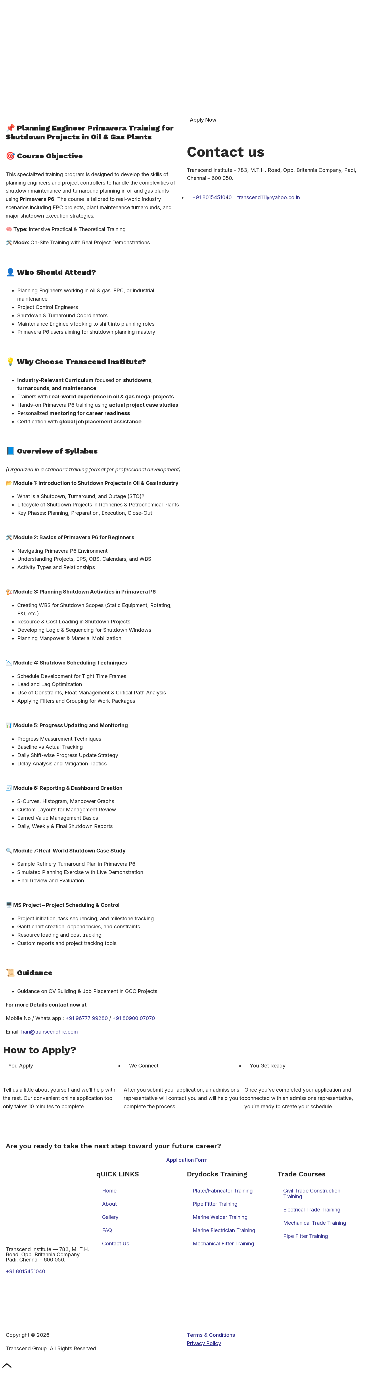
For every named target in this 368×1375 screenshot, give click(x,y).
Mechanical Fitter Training (223, 1243)
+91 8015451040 (25, 1271)
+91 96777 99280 (87, 1018)
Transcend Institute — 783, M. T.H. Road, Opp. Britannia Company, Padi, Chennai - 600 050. (47, 1254)
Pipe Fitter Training (215, 1204)
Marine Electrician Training (224, 1230)
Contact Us (115, 1243)
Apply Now (203, 120)
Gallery (110, 1217)
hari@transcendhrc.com (49, 1032)
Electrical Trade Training (311, 1210)
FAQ (107, 1230)
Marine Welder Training (220, 1217)
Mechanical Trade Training (314, 1223)
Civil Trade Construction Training (311, 1193)
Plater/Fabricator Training (223, 1191)
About (109, 1204)
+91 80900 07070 (133, 1018)
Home (109, 1191)
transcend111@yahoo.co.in (38, 1296)
